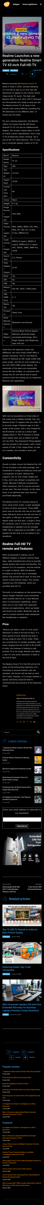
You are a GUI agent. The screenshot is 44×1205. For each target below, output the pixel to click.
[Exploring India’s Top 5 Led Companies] (22, 953)
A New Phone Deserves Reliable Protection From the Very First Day (20, 1145)
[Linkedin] (24, 721)
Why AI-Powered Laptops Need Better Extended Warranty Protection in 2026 (19, 1113)
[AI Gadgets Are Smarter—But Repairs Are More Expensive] (38, 799)
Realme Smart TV (29, 83)
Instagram (31, 1052)
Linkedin (18, 1057)
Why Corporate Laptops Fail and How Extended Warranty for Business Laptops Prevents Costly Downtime (21, 1007)
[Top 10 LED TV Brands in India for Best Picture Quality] (22, 915)
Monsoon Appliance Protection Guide (16, 768)
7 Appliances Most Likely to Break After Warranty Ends (17, 748)
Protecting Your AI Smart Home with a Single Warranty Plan (16, 788)
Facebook (16, 1052)
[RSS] (31, 721)
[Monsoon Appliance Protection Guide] (38, 769)
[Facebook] (17, 721)
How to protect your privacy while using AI (17, 1169)
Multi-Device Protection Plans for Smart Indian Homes (15, 778)
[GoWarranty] (8, 708)
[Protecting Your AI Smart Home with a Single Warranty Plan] (38, 789)
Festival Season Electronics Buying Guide (15, 758)
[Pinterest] (27, 721)
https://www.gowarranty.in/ (25, 698)
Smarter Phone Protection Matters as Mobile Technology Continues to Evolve (17, 1153)
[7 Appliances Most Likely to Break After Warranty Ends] (38, 750)
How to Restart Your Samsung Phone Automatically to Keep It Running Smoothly (21, 1176)
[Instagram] (21, 721)
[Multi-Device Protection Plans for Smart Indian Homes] (38, 779)
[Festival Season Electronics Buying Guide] (38, 759)
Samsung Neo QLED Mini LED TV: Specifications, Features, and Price (11, 889)
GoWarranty (21, 695)
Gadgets (6, 70)
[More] (32, 74)
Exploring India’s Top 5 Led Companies (16, 968)
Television (14, 70)
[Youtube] (34, 721)
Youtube (32, 1057)
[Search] (38, 732)
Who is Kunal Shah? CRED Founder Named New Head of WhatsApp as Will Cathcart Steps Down (21, 1184)
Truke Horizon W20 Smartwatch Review (35, 888)
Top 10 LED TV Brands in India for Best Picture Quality (20, 931)
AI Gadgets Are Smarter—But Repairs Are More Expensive (16, 798)
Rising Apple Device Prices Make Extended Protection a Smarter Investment (21, 1161)
